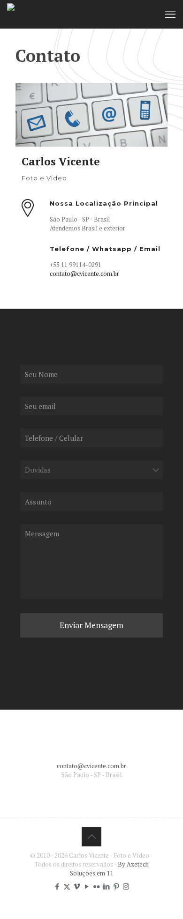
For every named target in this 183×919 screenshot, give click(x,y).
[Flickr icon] (96, 886)
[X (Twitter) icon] (66, 886)
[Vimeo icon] (76, 886)
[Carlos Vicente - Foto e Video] (47, 14)
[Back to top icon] (91, 836)
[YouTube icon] (86, 886)
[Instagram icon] (126, 886)
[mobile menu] (170, 14)
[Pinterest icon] (116, 886)
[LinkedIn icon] (106, 886)
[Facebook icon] (57, 886)
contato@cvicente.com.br (84, 273)
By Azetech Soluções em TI (109, 868)
